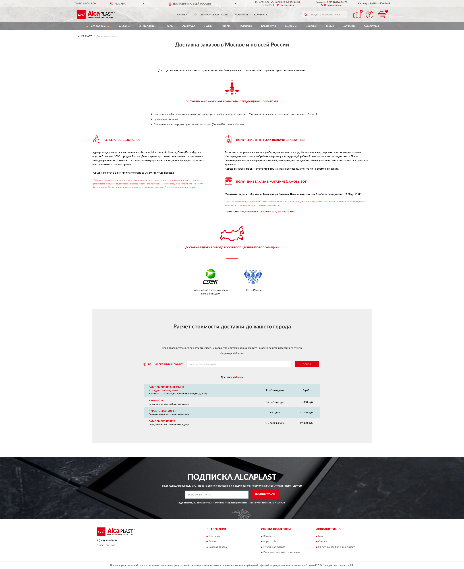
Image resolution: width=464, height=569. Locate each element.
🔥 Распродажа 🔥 (97, 26)
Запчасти (349, 26)
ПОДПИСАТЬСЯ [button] (265, 494)
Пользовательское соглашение (281, 552)
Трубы (330, 26)
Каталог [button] (182, 14)
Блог (321, 536)
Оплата (213, 541)
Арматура (188, 26)
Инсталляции (147, 26)
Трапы (169, 26)
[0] (382, 14)
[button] (331, 5)
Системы (291, 26)
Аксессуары (371, 26)
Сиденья (311, 26)
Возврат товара (218, 547)
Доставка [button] (214, 536)
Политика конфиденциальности (337, 547)
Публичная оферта (274, 547)
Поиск (307, 364)
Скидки (322, 541)
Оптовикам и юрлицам (211, 14)
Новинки (241, 14)
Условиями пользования (262, 503)
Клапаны (246, 26)
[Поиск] (305, 14)
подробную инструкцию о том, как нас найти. (267, 211)
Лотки (208, 26)
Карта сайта (270, 541)
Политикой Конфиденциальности (230, 503)
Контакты (261, 14)
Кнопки (226, 26)
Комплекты (268, 26)
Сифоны (124, 26)
